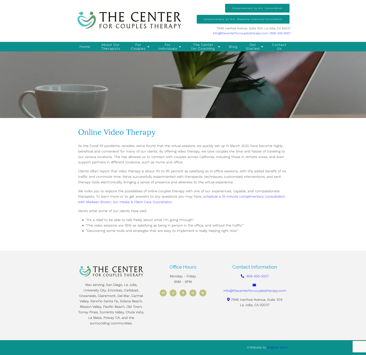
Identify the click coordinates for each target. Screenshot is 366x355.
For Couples (138, 46)
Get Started (253, 46)
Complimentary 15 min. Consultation (257, 8)
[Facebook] (183, 293)
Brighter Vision (277, 347)
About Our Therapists (110, 46)
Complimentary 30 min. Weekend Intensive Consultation (243, 19)
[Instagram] (192, 293)
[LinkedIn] (202, 293)
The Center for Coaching (203, 46)
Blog (233, 47)
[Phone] (173, 293)
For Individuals (167, 46)
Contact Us (279, 46)
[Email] (163, 293)
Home (84, 47)
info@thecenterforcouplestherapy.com (240, 33)
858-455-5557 (280, 33)
